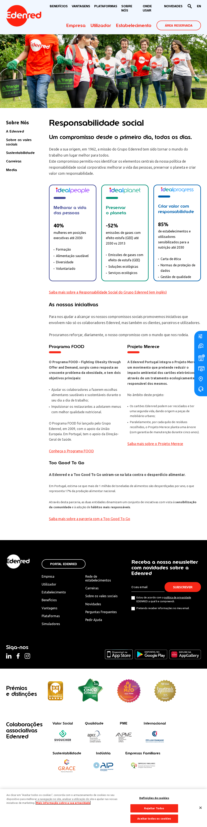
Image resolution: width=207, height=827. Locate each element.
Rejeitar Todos (154, 808)
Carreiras (13, 161)
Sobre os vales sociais (19, 141)
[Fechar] (200, 807)
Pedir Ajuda (93, 620)
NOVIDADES (173, 6)
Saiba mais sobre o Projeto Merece (155, 444)
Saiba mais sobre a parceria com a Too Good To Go (89, 519)
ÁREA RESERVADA (178, 25)
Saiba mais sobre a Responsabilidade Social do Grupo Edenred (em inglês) (108, 292)
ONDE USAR (147, 8)
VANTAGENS (81, 6)
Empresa (76, 25)
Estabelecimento (133, 25)
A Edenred (15, 131)
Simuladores (51, 624)
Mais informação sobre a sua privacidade (63, 802)
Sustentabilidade (20, 152)
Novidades (93, 604)
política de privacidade (177, 597)
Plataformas (105, 6)
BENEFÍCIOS (59, 6)
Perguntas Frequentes (101, 612)
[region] (103, 808)
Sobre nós (126, 8)
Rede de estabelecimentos (98, 578)
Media (11, 169)
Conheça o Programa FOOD (71, 451)
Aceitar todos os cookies (154, 818)
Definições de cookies (154, 798)
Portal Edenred (63, 564)
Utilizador (101, 25)
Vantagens (49, 608)
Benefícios (49, 600)
